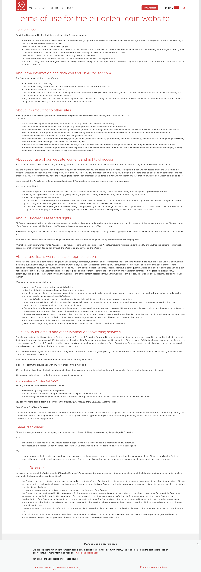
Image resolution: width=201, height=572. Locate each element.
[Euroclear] (21, 5)
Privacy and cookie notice (87, 553)
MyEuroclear (150, 7)
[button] (172, 8)
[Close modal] (198, 543)
